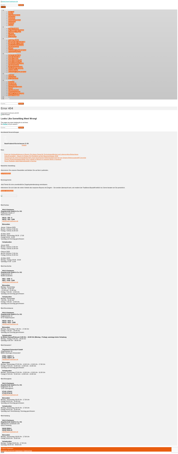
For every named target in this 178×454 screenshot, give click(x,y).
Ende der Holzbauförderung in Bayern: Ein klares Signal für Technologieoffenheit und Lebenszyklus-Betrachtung (41, 154)
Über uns (11, 12)
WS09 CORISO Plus (15, 62)
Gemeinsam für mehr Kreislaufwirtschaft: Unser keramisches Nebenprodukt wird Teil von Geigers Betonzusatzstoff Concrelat (45, 158)
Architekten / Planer (14, 32)
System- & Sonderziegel (16, 93)
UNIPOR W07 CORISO (16, 43)
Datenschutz (28, 450)
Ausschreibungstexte (15, 87)
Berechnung (12, 77)
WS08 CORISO (13, 58)
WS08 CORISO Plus (15, 60)
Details (10, 88)
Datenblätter (12, 83)
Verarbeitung (12, 37)
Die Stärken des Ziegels (16, 30)
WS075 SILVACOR (14, 55)
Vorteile (10, 48)
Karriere (10, 25)
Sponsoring (12, 22)
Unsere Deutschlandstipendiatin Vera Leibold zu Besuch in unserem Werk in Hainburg (32, 159)
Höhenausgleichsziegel (16, 45)
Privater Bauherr (13, 40)
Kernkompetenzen (14, 15)
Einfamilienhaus (9, 38)
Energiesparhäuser (14, 52)
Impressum (19, 450)
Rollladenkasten (13, 47)
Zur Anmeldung (6, 173)
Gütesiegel (11, 17)
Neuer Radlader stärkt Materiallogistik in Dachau (20, 161)
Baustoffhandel (13, 70)
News (6, 97)
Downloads (8, 80)
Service (6, 73)
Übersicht (11, 82)
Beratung (11, 75)
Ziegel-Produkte (13, 28)
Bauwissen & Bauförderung (17, 50)
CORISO (11, 33)
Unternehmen (8, 10)
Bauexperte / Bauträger (15, 68)
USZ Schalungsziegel (15, 67)
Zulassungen (12, 85)
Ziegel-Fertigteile (13, 95)
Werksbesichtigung (14, 20)
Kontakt (6, 98)
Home (5, 124)
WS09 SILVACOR (14, 57)
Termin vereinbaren (7, 191)
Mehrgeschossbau (10, 53)
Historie (10, 13)
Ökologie (11, 23)
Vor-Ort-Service (13, 78)
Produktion (11, 35)
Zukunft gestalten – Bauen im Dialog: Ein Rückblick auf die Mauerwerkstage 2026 (31, 156)
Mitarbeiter (11, 18)
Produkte (7, 27)
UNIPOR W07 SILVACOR (16, 42)
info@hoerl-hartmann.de (10, 221)
